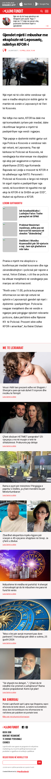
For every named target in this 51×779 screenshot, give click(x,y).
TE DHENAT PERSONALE (12, 739)
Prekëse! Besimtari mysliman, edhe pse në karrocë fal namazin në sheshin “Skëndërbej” (31, 229)
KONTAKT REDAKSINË (11, 735)
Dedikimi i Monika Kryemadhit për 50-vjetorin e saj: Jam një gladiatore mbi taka (33, 245)
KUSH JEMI (7, 732)
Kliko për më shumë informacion (16, 717)
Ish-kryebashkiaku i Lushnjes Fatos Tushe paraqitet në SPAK (30, 213)
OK (39, 762)
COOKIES (6, 742)
